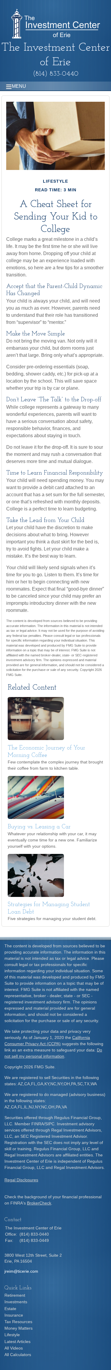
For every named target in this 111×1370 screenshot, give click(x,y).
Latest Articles (17, 1341)
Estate (10, 1308)
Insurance (13, 1315)
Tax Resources (18, 1321)
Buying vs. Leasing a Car (39, 827)
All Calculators (17, 1354)
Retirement (14, 1295)
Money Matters (18, 1328)
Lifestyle (12, 1334)
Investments (15, 1301)
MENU (19, 86)
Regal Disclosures (21, 1180)
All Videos (13, 1348)
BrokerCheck (39, 1203)
